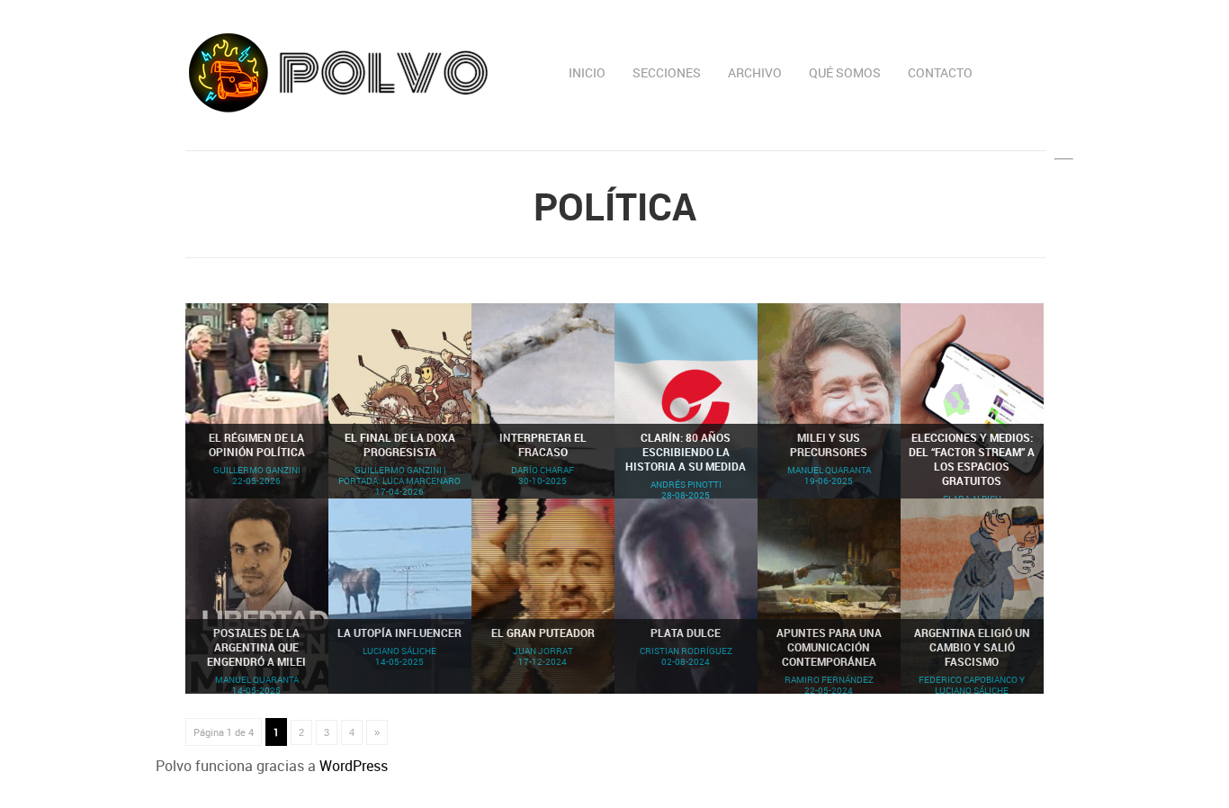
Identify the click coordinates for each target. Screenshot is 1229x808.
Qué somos (845, 72)
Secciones (666, 72)
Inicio (587, 72)
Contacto (940, 72)
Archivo (755, 72)
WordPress (353, 766)
